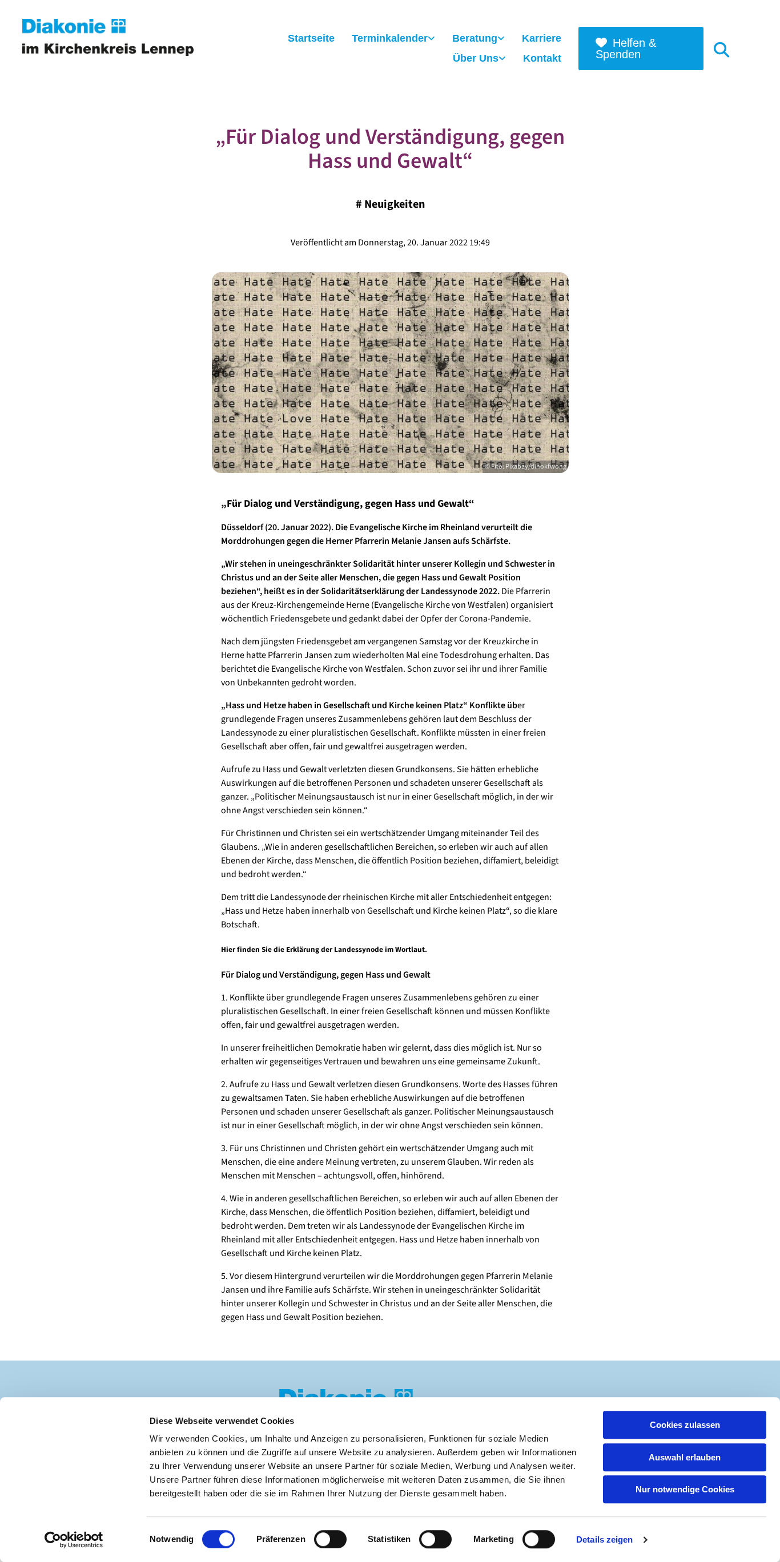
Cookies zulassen (685, 1425)
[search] (721, 49)
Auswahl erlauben (685, 1457)
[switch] (330, 1539)
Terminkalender (390, 38)
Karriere (541, 38)
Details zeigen (604, 1539)
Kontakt (542, 58)
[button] (641, 48)
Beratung (474, 38)
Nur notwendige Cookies (685, 1489)
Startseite (311, 38)
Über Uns (475, 58)
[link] (393, 39)
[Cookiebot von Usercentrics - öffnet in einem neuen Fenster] (74, 1539)
